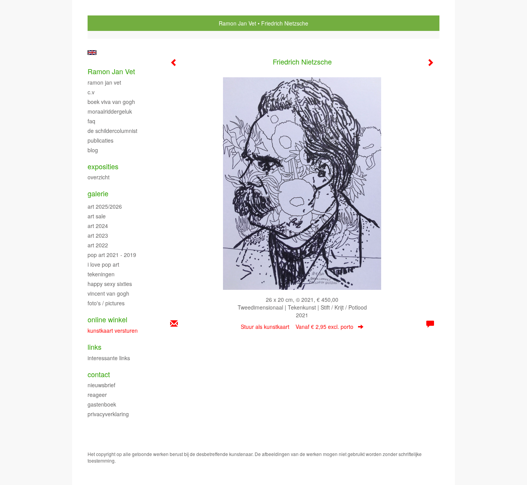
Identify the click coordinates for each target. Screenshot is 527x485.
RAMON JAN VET (104, 82)
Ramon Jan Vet (237, 23)
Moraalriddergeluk (110, 111)
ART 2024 (98, 226)
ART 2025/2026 (105, 206)
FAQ (91, 121)
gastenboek (102, 404)
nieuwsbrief (101, 385)
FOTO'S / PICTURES (106, 303)
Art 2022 (98, 245)
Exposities (103, 166)
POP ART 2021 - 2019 (112, 255)
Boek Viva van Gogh (111, 102)
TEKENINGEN (101, 274)
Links (94, 347)
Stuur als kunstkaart (297, 326)
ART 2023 (98, 235)
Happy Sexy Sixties (110, 284)
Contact (99, 374)
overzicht (99, 177)
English (92, 52)
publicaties (100, 140)
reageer (97, 394)
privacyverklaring (108, 414)
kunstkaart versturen (113, 330)
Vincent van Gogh (108, 293)
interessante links (109, 358)
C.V (91, 92)
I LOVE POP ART (103, 264)
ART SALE (97, 216)
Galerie (98, 193)
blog (93, 150)
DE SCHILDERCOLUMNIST (112, 130)
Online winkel (107, 319)
